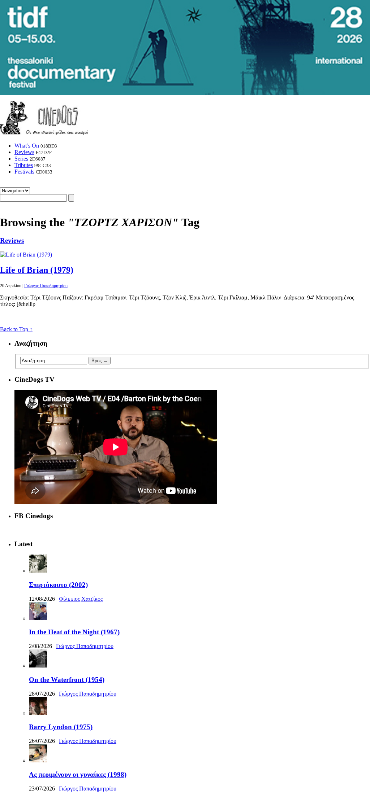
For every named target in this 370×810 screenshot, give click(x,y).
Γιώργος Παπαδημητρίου (46, 285)
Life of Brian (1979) (36, 270)
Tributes (23, 165)
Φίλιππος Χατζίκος (81, 599)
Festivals (24, 171)
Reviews (24, 152)
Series (21, 159)
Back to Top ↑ (16, 329)
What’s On (26, 146)
